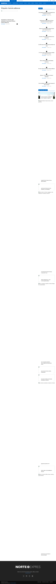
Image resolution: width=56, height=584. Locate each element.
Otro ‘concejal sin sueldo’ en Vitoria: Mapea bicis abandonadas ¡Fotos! (46, 363)
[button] (53, 3)
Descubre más (28, 572)
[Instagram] (50, 1)
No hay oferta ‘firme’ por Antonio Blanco (46, 68)
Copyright (51, 581)
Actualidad (21, 3)
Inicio (2, 6)
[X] (52, 1)
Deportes (40, 3)
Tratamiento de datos (45, 581)
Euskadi (25, 3)
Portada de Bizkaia (20, 0)
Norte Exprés (44, 15)
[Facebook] (48, 1)
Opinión (32, 3)
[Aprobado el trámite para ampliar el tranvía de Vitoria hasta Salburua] (9, 14)
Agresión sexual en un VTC (45, 463)
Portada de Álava (13, 0)
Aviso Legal (39, 581)
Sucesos (29, 3)
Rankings (36, 3)
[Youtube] (54, 1)
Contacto (44, 3)
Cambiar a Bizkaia (15, 3)
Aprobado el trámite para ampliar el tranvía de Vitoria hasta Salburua (8, 21)
